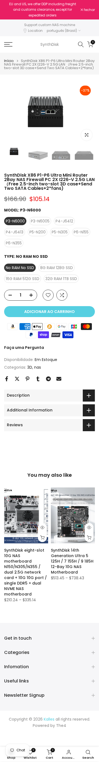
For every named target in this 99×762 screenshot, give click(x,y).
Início (9, 61)
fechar (89, 10)
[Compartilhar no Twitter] (17, 378)
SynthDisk (49, 44)
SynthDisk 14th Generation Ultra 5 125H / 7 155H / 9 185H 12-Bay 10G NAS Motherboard (72, 561)
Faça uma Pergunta (24, 347)
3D (29, 367)
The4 (61, 725)
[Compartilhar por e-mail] (58, 378)
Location (35, 30)
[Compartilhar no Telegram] (48, 378)
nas (37, 367)
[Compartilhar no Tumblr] (37, 378)
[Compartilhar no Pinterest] (27, 378)
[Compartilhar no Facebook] (6, 378)
